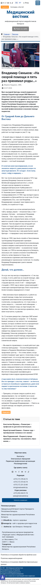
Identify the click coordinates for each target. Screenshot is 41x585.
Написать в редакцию (20, 500)
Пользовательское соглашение (10, 570)
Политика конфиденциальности (11, 572)
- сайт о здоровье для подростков (20, 523)
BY (20, 3)
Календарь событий (17, 7)
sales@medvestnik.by (20, 496)
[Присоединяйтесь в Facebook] (6, 3)
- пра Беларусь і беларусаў (17, 527)
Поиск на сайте (21, 29)
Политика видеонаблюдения (11, 558)
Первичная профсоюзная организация (20, 461)
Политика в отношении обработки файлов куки (18, 555)
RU (17, 3)
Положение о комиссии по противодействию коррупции (17, 576)
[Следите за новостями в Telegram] (10, 3)
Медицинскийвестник (20, 14)
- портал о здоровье (15, 520)
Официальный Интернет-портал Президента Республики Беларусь (17, 510)
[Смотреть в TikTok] (12, 3)
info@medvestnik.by (20, 487)
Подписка (5, 7)
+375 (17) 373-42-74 (20, 482)
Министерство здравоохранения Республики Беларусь (18, 516)
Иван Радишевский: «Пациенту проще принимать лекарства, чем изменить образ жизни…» (19, 438)
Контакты (20, 456)
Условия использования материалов (12, 574)
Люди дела (6, 412)
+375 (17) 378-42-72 (20, 479)
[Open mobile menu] (38, 3)
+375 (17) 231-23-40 (20, 485)
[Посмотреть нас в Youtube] (8, 3)
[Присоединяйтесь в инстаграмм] (1, 3)
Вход (27, 3)
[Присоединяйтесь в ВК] (4, 3)
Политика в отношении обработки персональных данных (19, 563)
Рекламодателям (20, 464)
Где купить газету (20, 468)
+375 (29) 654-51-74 (20, 493)
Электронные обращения (20, 459)
